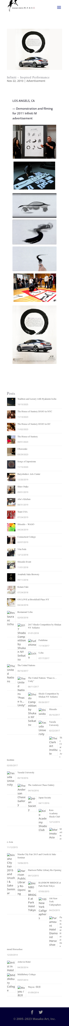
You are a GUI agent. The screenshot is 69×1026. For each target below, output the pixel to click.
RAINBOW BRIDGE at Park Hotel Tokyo (50, 884)
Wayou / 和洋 (34, 986)
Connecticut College (26, 536)
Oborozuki (22, 448)
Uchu (41, 652)
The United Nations (26, 665)
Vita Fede (21, 549)
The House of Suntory (27, 436)
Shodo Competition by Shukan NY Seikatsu (49, 695)
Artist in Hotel (23, 961)
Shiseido (53, 709)
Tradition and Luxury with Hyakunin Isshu (36, 398)
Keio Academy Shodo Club (54, 813)
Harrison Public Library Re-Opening (44, 869)
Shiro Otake (22, 486)
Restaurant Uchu (25, 611)
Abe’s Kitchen (23, 499)
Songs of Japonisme (26, 461)
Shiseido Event (24, 561)
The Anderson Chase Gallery (41, 784)
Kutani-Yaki (22, 586)
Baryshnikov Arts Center (28, 473)
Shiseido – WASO (25, 524)
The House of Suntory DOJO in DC (34, 423)
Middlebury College (26, 974)
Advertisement (35, 81)
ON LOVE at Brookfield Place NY (33, 599)
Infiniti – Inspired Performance (28, 77)
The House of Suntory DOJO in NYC (34, 411)
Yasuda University (54, 723)
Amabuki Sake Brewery (28, 574)
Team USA (22, 511)
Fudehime (43, 640)
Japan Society (45, 797)
